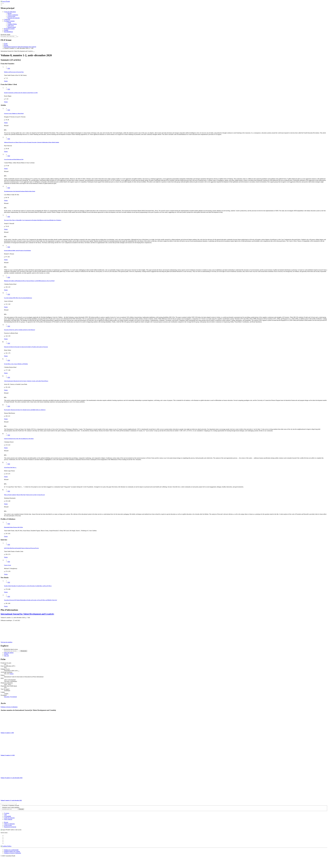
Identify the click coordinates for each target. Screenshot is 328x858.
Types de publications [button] (10, 11)
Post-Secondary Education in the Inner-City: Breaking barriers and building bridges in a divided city (25, 409)
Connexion (7, 19)
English (6, 30)
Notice (6, 81)
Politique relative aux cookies (12, 851)
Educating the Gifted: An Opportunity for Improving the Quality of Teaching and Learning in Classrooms (26, 346)
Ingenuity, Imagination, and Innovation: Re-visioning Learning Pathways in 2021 (21, 92)
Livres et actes (11, 16)
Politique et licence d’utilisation (9, 707)
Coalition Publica (12, 24)
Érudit (9, 22)
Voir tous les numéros (6, 642)
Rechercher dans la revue (11, 649)
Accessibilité (7, 816)
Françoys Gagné (7, 565)
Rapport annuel (12, 27)
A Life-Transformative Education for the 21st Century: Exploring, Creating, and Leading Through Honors (26, 380)
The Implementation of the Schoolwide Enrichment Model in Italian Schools (19, 191)
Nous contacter (8, 819)
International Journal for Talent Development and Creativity (20, 46)
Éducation (7, 696)
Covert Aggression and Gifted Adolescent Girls (13, 159)
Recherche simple (5, 34)
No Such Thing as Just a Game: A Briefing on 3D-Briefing (16, 363)
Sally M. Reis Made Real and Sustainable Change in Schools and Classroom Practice (21, 548)
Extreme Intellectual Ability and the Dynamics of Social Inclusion (17, 250)
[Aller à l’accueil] (5, 1)
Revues (10, 13)
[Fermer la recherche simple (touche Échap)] (3, 3)
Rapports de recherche (14, 18)
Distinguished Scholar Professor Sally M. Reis (13, 527)
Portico (11, 673)
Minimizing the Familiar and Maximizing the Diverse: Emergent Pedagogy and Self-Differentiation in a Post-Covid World (29, 280)
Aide (5, 814)
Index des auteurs (8, 652)
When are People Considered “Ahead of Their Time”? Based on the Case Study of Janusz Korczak (24, 494)
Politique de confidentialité (11, 850)
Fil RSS (6, 654)
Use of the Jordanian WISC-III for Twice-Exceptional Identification (18, 297)
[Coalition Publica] (6, 846)
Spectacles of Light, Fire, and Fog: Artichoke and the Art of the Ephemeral (19, 329)
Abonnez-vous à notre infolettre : (11, 807)
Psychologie (13, 696)
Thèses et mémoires (13, 15)
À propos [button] (6, 21)
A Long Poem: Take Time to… (10, 467)
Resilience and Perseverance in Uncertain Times (14, 71)
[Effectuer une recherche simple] (1, 3)
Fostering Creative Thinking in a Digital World (13, 113)
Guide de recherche (9, 817)
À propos (12, 21)
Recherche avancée (9, 28)
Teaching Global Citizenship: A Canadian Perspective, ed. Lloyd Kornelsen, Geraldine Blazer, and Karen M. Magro (28, 585)
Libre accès (11, 25)
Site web (6, 655)
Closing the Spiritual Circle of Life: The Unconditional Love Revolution (19, 438)
